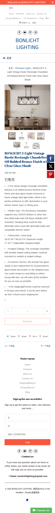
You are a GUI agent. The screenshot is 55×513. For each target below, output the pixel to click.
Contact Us (41, 13)
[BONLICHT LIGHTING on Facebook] (19, 32)
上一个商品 (10, 346)
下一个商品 (45, 346)
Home (11, 13)
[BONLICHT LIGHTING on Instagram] (36, 32)
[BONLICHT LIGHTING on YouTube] (25, 32)
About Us (30, 13)
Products (20, 13)
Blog (41, 18)
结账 (34, 23)
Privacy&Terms (30, 18)
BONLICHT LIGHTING (27, 44)
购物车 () (25, 23)
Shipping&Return (14, 18)
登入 (47, 18)
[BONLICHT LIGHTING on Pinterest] (30, 32)
